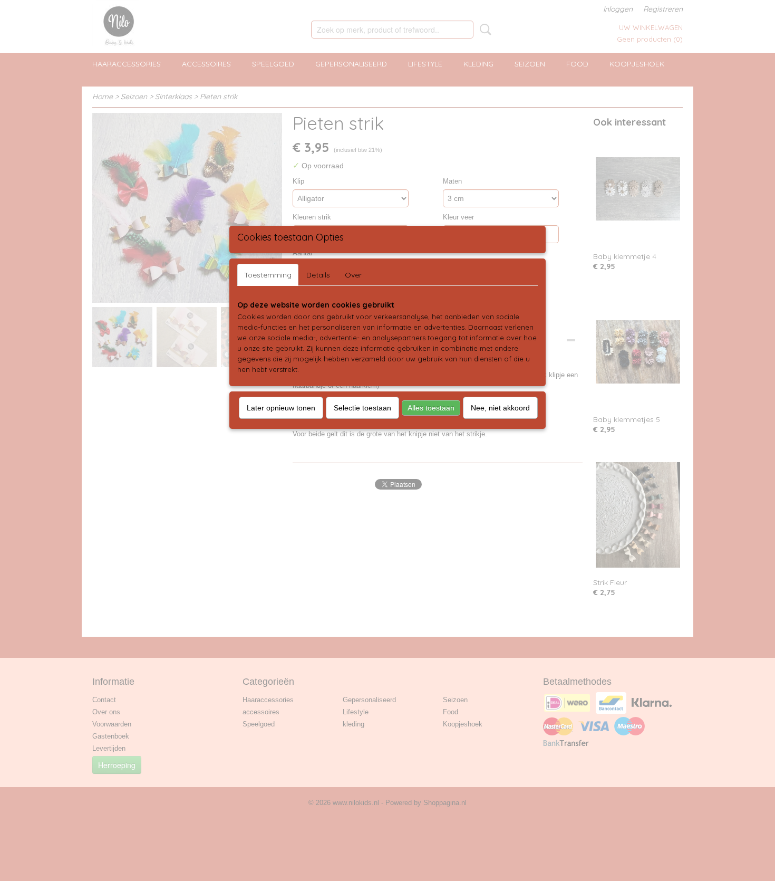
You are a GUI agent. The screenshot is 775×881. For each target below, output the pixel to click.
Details (318, 275)
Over (353, 275)
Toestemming (268, 275)
